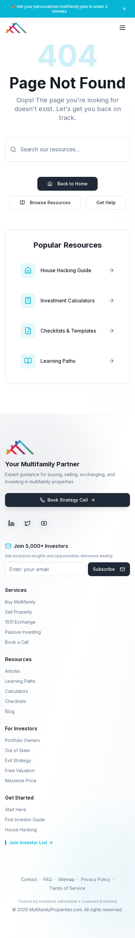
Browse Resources (50, 202)
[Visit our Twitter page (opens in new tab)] (27, 523)
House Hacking (21, 829)
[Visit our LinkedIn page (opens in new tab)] (11, 523)
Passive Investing (23, 632)
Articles (12, 671)
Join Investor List (28, 842)
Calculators (16, 691)
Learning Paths (20, 681)
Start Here (15, 809)
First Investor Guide (25, 819)
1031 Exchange (20, 622)
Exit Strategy (18, 760)
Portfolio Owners (22, 740)
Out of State (17, 750)
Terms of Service (67, 888)
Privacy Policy (95, 879)
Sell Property (18, 612)
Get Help (106, 202)
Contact (29, 879)
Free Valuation (20, 770)
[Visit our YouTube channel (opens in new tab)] (44, 523)
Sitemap (66, 879)
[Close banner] (124, 8)
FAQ (47, 879)
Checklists (15, 701)
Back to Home (72, 183)
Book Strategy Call (67, 500)
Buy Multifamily (20, 601)
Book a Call (17, 642)
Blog (9, 711)
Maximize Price (20, 780)
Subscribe (104, 569)
